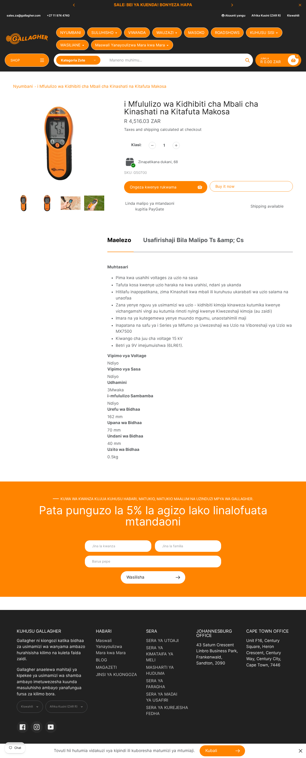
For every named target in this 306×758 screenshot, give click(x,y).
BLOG (101, 660)
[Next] (232, 5)
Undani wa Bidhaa (125, 436)
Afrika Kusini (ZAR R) (266, 15)
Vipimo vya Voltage (126, 355)
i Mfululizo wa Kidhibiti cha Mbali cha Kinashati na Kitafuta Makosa (101, 86)
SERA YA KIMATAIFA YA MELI (159, 653)
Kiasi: (136, 144)
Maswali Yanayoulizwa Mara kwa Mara (111, 646)
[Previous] (74, 5)
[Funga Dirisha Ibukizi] (301, 751)
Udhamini (117, 382)
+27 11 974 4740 (58, 15)
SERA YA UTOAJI (162, 640)
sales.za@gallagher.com (24, 15)
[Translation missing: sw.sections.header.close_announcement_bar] (300, 5)
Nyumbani (23, 86)
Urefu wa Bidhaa (123, 409)
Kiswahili (293, 15)
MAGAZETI (106, 667)
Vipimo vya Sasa (124, 369)
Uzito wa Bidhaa (123, 449)
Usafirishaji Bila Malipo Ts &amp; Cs (193, 240)
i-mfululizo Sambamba (130, 395)
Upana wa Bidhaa (124, 422)
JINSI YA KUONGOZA (116, 674)
